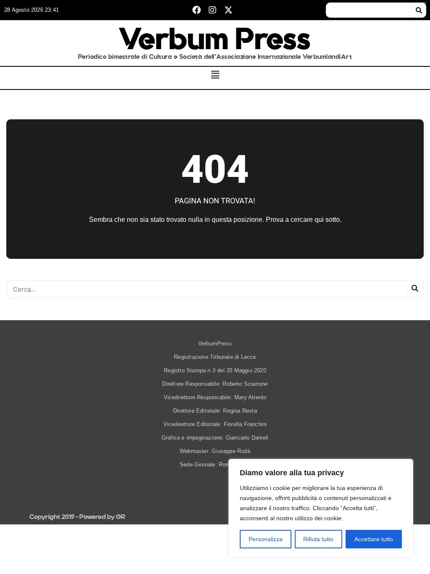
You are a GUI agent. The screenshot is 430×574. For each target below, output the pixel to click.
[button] (215, 75)
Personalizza (266, 539)
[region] (320, 508)
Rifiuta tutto (318, 539)
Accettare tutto (373, 539)
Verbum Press (215, 39)
